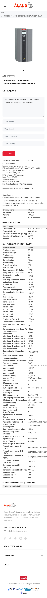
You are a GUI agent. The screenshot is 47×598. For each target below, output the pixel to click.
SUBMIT (9, 154)
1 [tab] (23, 70)
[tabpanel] (23, 45)
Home (3, 13)
